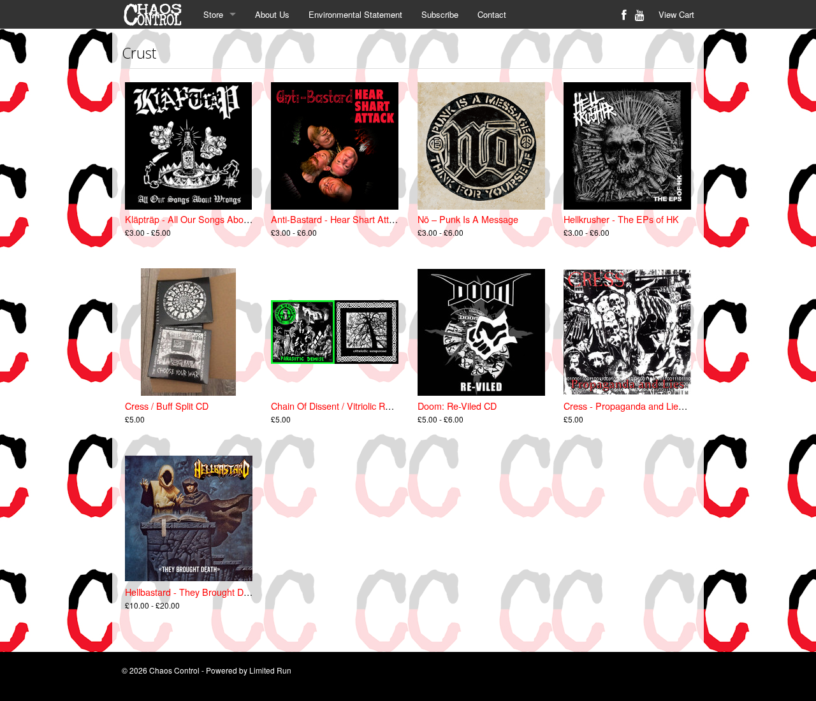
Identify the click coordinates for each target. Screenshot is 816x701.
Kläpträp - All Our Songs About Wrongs (205, 219)
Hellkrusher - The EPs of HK (621, 219)
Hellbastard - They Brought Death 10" (201, 591)
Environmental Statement (355, 14)
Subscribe (439, 14)
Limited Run (270, 670)
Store (213, 14)
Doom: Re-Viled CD (457, 405)
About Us (272, 14)
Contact (491, 14)
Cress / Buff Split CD (166, 405)
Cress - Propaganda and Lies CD (631, 405)
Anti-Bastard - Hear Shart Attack (337, 219)
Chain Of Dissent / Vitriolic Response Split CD (363, 405)
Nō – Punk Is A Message (468, 219)
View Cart (676, 14)
